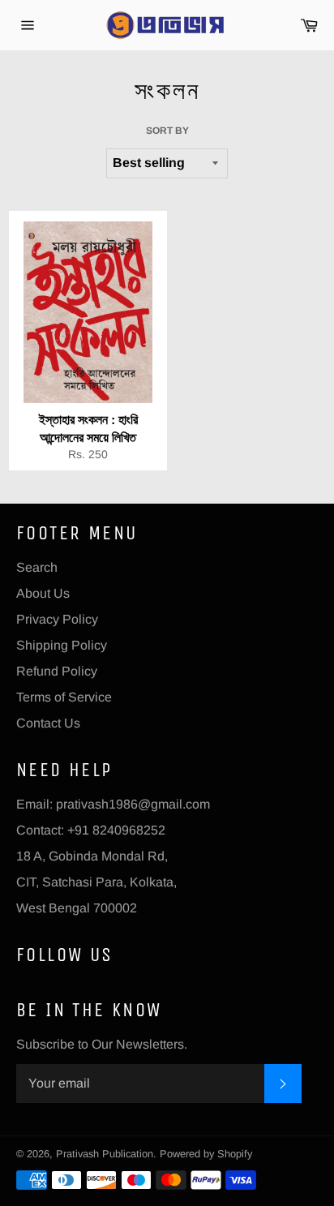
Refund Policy (56, 671)
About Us (43, 593)
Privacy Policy (57, 619)
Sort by (167, 130)
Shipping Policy (61, 645)
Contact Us (48, 723)
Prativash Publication (104, 1154)
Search (37, 567)
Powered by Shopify (206, 1154)
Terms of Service (64, 697)
